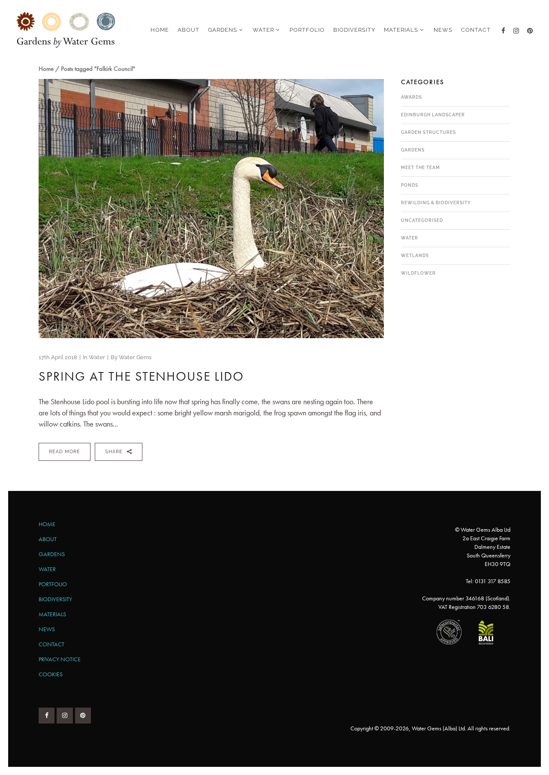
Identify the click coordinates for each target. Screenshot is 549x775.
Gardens (413, 150)
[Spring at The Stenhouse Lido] (211, 208)
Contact (51, 644)
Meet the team (420, 167)
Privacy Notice (60, 659)
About (48, 539)
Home (46, 68)
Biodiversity (55, 599)
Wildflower (418, 273)
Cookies (51, 674)
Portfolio (53, 584)
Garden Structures (428, 132)
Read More (64, 451)
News (47, 629)
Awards (411, 97)
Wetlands (415, 255)
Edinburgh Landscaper (433, 114)
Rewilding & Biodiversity (436, 202)
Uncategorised (422, 220)
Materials (52, 614)
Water (97, 357)
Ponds (409, 185)
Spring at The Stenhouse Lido (141, 376)
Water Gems (135, 357)
